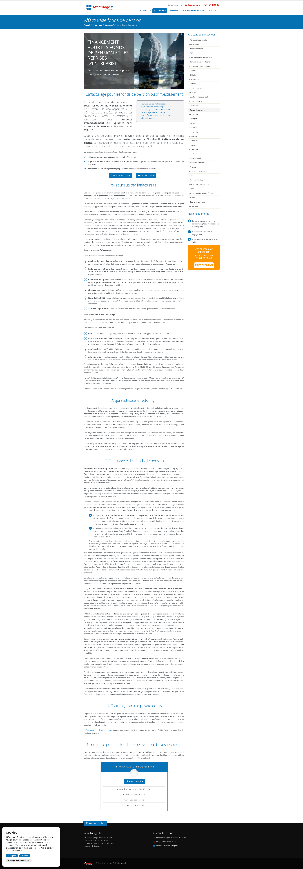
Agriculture (194, 44)
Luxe (192, 154)
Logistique (194, 149)
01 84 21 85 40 (212, 5)
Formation (194, 106)
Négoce (193, 167)
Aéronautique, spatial (198, 40)
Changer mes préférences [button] (18, 861)
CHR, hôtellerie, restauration (201, 57)
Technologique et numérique (201, 193)
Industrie (193, 136)
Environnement (196, 101)
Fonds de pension (197, 110)
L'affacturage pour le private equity (155, 112)
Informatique (195, 141)
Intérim (193, 145)
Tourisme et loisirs (197, 202)
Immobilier (194, 132)
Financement (174, 11)
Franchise (194, 114)
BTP (191, 53)
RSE (191, 176)
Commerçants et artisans (200, 62)
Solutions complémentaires (194, 11)
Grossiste (193, 123)
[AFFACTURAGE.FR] (99, 7)
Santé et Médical (196, 180)
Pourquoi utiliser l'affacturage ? (153, 104)
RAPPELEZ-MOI (204, 265)
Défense (193, 84)
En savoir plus (147, 175)
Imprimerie (194, 127)
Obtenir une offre (121, 175)
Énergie (193, 92)
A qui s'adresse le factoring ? (152, 106)
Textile (192, 198)
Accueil (87, 25)
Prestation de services (198, 171)
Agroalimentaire (196, 49)
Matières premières (198, 163)
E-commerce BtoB (197, 88)
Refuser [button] (25, 856)
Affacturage (159, 11)
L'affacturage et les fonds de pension (155, 109)
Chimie (193, 75)
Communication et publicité (201, 66)
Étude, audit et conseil (199, 97)
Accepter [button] (12, 856)
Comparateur (144, 11)
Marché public (196, 158)
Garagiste (194, 119)
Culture (193, 71)
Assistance (213, 11)
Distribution (195, 79)
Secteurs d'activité (112, 25)
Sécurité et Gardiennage (199, 184)
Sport (192, 189)
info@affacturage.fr (170, 846)
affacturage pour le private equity (99, 730)
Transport (194, 206)
